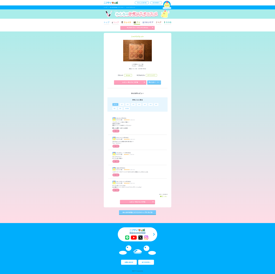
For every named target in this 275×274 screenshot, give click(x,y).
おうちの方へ (156, 3)
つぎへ (165, 196)
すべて (115, 104)
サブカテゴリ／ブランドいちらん (137, 28)
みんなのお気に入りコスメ (117, 7)
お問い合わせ (129, 262)
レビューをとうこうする (130, 82)
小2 (128, 104)
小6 (150, 104)
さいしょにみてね (141, 3)
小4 (139, 104)
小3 (133, 104)
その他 (127, 108)
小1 (122, 104)
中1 (156, 104)
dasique (128, 75)
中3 (120, 108)
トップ (105, 7)
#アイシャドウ (151, 75)
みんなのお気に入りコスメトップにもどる (137, 212)
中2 (115, 108)
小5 (145, 104)
